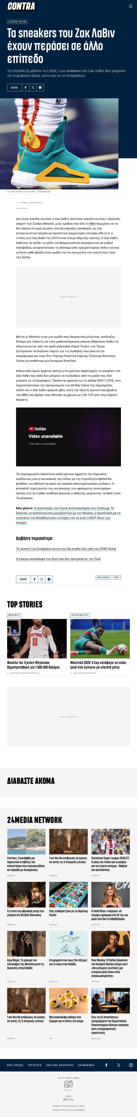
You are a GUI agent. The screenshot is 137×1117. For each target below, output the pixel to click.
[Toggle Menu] (130, 6)
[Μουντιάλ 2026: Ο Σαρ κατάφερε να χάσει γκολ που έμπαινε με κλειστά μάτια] (100, 639)
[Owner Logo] (68, 1085)
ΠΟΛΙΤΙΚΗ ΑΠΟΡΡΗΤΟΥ (60, 1065)
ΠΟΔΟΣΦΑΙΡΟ (80, 615)
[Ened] (68, 1099)
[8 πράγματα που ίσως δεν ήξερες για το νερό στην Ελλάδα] (68, 944)
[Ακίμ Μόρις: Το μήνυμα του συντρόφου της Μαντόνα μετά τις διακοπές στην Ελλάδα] (26, 944)
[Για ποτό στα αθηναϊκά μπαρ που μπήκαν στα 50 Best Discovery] (26, 894)
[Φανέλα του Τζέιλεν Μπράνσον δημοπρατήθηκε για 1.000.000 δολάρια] (37, 639)
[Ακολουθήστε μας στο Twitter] (118, 1065)
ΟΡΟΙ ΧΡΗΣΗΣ (15, 1065)
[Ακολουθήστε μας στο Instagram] (131, 1065)
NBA (93, 223)
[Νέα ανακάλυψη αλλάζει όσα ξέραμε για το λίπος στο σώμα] (68, 1000)
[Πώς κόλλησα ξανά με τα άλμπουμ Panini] (68, 894)
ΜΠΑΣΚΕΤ (14, 615)
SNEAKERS (103, 577)
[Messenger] (40, 87)
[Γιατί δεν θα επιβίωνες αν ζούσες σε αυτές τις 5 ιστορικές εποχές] (68, 841)
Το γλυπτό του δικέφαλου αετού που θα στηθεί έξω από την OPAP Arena (66, 548)
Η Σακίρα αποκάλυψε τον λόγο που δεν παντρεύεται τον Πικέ (58, 559)
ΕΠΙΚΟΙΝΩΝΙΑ (86, 1065)
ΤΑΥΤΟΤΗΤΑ (35, 1065)
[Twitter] (32, 87)
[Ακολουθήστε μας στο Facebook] (106, 1065)
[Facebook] (25, 87)
